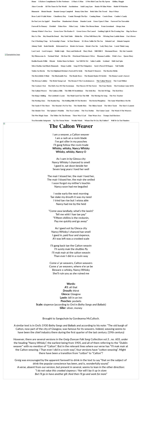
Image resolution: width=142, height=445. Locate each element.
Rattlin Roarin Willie (39, 61)
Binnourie (35, 11)
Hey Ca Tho (36, 36)
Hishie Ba (78, 36)
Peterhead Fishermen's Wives (84, 56)
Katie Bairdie (49, 46)
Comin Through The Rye (77, 16)
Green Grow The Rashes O (64, 31)
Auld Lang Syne (86, 6)
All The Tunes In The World (56, 6)
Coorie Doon (107, 16)
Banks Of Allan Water (103, 6)
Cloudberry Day (60, 16)
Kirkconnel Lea (62, 46)
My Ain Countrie (126, 51)
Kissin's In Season (77, 46)
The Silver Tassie (110, 106)
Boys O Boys (114, 11)
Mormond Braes (111, 51)
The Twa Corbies (72, 111)
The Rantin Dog (53, 101)
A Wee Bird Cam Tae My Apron (98, 1)
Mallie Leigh (59, 51)
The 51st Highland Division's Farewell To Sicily (64, 71)
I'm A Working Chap (39, 41)
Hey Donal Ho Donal (51, 36)
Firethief (52, 26)
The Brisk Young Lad (57, 81)
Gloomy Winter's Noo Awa (42, 31)
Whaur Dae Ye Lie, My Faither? (97, 120)
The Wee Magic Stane (40, 116)
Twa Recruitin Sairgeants (41, 120)
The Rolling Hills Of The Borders (74, 101)
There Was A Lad (79, 116)
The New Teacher (116, 96)
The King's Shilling (39, 96)
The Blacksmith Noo (59, 76)
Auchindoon (73, 6)
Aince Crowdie (37, 6)
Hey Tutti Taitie (67, 36)
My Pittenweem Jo (39, 56)
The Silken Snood (95, 106)
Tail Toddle (119, 66)
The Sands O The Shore (41, 106)
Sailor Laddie (95, 61)
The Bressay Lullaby (39, 81)
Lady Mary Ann (106, 46)
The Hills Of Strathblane (74, 91)
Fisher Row (62, 26)
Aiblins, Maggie (118, 1)
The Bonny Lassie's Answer (119, 76)
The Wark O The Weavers (121, 111)
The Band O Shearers (93, 71)
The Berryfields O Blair (40, 76)
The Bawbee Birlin (110, 71)
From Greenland (107, 26)
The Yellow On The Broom (60, 116)
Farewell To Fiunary (39, 26)
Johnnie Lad (110, 41)
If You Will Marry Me (92, 36)
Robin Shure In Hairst (65, 61)
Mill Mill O (99, 51)
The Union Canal (102, 111)
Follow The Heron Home (89, 26)
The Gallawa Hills (55, 91)
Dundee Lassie (85, 21)
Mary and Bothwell (73, 51)
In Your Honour (74, 41)
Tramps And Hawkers (111, 116)
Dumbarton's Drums (70, 21)
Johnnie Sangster (123, 41)
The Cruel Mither (120, 81)
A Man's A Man (77, 1)
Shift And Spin (117, 61)
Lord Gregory (47, 51)
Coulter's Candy (120, 16)
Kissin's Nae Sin (92, 46)
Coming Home (95, 16)
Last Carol (36, 51)
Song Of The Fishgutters (83, 66)
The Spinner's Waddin (55, 111)
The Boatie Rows (75, 76)
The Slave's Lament (126, 106)
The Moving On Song (99, 96)
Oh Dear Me (65, 56)
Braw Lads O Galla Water (41, 16)
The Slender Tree (38, 111)
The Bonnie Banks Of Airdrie (95, 76)
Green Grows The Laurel (86, 31)
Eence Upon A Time (101, 21)
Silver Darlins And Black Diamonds (45, 66)
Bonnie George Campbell (63, 11)
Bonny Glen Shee (81, 11)
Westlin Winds (76, 120)
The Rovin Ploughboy (97, 101)
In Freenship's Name (57, 41)
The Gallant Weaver (39, 91)
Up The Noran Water (61, 120)
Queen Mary (128, 56)
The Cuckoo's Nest (39, 86)
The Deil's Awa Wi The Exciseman (61, 86)
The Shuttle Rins (80, 106)
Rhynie (52, 61)
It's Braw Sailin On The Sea (92, 41)
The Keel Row (117, 91)
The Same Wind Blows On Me (119, 101)
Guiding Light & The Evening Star (111, 31)
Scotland (106, 61)
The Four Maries (105, 86)
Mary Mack (87, 51)
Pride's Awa (116, 56)
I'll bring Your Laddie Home (113, 36)
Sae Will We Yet (82, 61)
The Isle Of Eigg (104, 91)
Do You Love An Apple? (41, 21)
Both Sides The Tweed (98, 11)
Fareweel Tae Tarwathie (120, 21)
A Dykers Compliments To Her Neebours (53, 1)
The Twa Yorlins (87, 111)
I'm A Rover (131, 36)
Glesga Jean (120, 26)
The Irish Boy (90, 91)
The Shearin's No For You (62, 106)
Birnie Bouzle (46, 11)
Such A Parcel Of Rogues (103, 66)
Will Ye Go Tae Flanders (120, 120)
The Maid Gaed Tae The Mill (78, 96)
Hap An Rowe (131, 31)
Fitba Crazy (73, 26)
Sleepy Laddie (66, 66)
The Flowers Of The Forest (86, 86)
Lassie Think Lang (121, 46)
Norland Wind (53, 56)
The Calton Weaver (104, 81)
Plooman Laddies (103, 56)
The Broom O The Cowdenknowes (81, 81)
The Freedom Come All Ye (124, 86)
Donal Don (56, 21)
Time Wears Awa (94, 116)
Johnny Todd (37, 46)
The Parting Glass (38, 101)
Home (34, 1)
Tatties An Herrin (38, 71)
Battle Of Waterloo (121, 6)
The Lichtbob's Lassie (56, 96)
